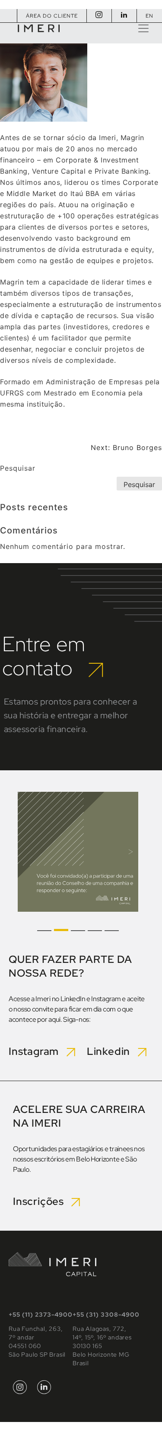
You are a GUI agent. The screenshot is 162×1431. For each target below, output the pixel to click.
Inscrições (42, 1201)
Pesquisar (17, 468)
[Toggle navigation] (143, 28)
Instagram (38, 1051)
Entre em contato (45, 656)
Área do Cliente (52, 15)
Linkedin (112, 1051)
